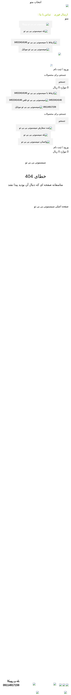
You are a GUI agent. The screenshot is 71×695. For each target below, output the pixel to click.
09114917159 (49, 107)
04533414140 (55, 100)
